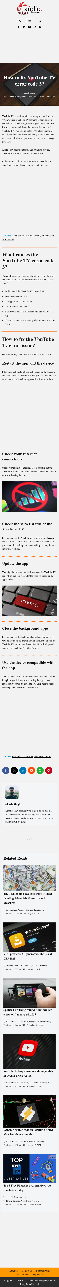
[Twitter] (24, 27)
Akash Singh (29, 92)
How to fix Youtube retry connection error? (31, 756)
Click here (41, 683)
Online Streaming (40, 965)
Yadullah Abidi (12, 965)
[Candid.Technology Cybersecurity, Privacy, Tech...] (29, 9)
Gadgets (32, 1021)
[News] (40, 27)
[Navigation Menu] (29, 20)
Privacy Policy (22, 1274)
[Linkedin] (35, 27)
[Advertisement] (29, 46)
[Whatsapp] (40, 770)
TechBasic (38, 909)
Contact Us (27, 1270)
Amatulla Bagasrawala (15, 1197)
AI (30, 965)
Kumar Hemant (12, 1021)
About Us (13, 1270)
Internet (29, 909)
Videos (34, 1200)
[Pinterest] (48, 770)
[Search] (40, 21)
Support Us (38, 1274)
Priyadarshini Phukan (14, 909)
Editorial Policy (43, 1270)
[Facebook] (19, 27)
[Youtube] (29, 27)
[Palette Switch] (20, 20)
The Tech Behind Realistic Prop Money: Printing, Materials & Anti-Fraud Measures (27, 898)
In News (24, 965)
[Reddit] (31, 770)
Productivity (25, 1200)
